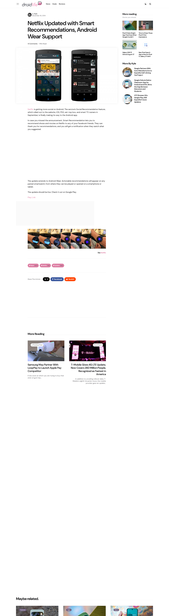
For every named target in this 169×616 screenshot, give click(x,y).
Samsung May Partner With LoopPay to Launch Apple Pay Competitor (44, 368)
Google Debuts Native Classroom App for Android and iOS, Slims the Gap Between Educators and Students (143, 85)
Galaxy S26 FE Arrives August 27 (128, 53)
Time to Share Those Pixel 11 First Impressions (145, 35)
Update (59, 265)
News (116, 610)
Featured (22, 610)
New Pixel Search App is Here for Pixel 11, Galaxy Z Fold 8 (145, 54)
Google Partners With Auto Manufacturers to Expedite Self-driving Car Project (143, 71)
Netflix (30, 109)
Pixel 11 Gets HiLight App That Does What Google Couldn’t (129, 35)
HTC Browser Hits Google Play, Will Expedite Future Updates (141, 98)
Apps (34, 265)
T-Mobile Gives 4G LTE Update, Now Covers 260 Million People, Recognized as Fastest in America (88, 369)
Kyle (35, 14)
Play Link (32, 197)
